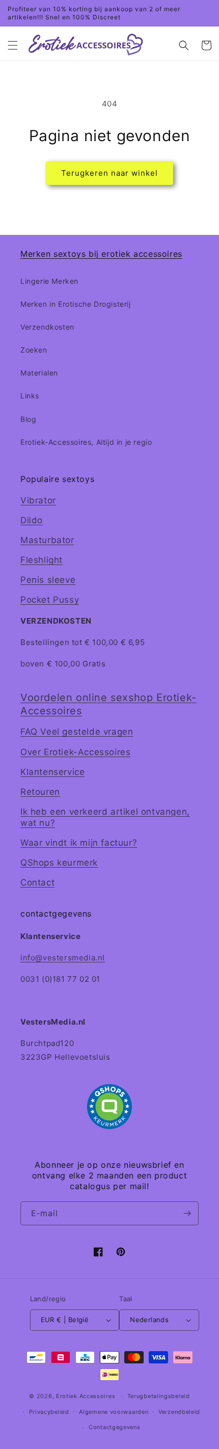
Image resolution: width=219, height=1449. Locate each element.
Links (29, 395)
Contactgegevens (115, 1427)
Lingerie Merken (49, 281)
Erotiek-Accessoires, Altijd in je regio (86, 442)
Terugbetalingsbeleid (158, 1396)
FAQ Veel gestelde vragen (76, 732)
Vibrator (38, 500)
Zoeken (33, 349)
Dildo (31, 520)
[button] (13, 45)
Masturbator (47, 540)
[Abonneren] (187, 1213)
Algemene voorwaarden (113, 1411)
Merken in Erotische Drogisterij (75, 304)
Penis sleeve (47, 580)
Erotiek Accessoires (85, 1396)
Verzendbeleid (179, 1411)
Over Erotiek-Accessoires (75, 752)
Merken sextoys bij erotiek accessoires (101, 254)
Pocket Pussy (49, 600)
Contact (37, 882)
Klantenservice (52, 772)
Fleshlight (41, 560)
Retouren (40, 792)
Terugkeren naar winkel (109, 173)
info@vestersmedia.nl (62, 957)
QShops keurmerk (59, 862)
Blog (28, 419)
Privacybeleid (49, 1411)
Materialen (39, 372)
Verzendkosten (47, 327)
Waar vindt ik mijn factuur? (78, 843)
